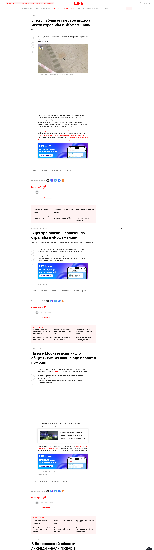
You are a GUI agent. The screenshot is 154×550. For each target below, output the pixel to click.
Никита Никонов (43, 163)
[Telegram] (55, 180)
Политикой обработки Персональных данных (62, 8)
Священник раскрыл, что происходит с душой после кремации (84, 331)
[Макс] (51, 180)
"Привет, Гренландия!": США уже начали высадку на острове (41, 529)
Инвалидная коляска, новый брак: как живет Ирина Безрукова (41, 211)
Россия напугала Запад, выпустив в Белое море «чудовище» (83, 218)
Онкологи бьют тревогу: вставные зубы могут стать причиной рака (41, 331)
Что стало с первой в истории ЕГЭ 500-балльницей (63, 338)
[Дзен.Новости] (47, 180)
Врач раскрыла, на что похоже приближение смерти (85, 210)
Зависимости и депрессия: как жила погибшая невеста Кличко (63, 211)
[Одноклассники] (63, 180)
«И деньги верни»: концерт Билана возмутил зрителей (62, 218)
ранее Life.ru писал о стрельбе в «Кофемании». (61, 131)
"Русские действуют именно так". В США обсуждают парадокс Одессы (84, 339)
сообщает (55, 371)
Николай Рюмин (43, 474)
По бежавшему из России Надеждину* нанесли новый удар (62, 331)
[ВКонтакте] (59, 180)
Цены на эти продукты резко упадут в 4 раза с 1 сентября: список (63, 521)
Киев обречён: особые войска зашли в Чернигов (42, 218)
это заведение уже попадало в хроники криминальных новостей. (62, 135)
